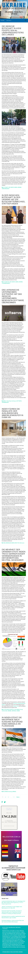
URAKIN (18, 710)
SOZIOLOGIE (4, 710)
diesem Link (15, 706)
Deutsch (9, 20)
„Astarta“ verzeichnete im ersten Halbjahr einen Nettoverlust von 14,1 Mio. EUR (12, 907)
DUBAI (4, 542)
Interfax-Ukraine (18, 952)
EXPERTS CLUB (13, 709)
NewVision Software (11, 401)
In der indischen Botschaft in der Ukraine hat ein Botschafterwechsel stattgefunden (13, 199)
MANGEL (14, 791)
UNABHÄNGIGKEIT (6, 188)
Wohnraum (22, 542)
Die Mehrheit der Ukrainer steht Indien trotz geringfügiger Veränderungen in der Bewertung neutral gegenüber (13, 554)
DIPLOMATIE (11, 187)
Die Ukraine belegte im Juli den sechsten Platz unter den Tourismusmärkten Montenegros (13, 921)
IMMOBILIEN (8, 542)
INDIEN (15, 187)
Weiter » (18, 797)
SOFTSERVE (19, 401)
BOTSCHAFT (5, 187)
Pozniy (21, 709)
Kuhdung (10, 791)
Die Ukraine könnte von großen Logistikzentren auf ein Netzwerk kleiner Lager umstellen (13, 917)
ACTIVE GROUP (6, 709)
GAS (4, 791)
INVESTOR (17, 542)
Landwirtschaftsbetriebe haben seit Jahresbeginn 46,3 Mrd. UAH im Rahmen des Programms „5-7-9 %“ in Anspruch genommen (13, 902)
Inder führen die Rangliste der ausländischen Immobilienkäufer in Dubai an (12, 413)
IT (6, 401)
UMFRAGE (14, 710)
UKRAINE (19, 187)
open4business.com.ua (8, 952)
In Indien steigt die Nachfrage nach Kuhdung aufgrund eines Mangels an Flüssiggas (12, 721)
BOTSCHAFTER (6, 281)
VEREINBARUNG (5, 402)
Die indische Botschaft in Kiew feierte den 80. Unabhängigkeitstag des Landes (13, 30)
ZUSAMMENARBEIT (6, 283)
